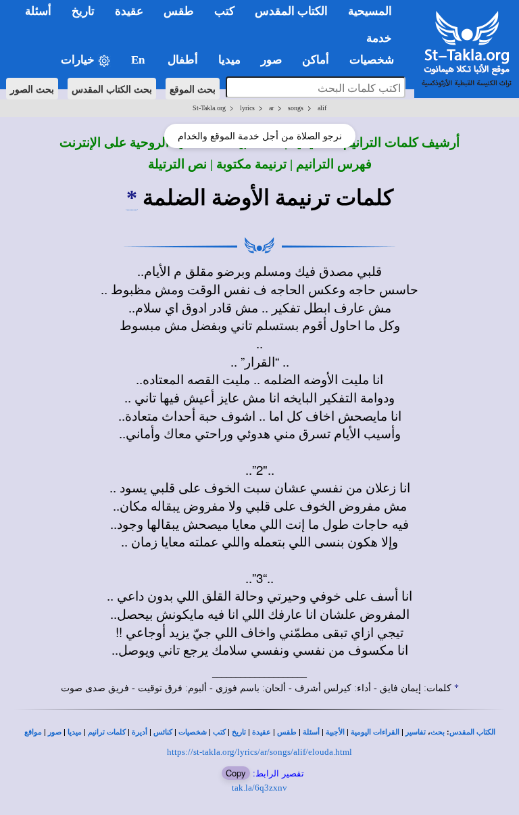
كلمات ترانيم (107, 732)
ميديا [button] (229, 59)
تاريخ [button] (83, 11)
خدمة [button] (379, 38)
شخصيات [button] (375, 59)
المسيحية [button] (370, 11)
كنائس (162, 732)
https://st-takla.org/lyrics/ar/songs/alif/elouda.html (259, 752)
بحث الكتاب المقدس (112, 88)
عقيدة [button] (129, 11)
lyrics (247, 108)
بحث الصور (32, 88)
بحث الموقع (193, 88)
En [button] (139, 59)
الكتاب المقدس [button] (291, 11)
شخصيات (192, 732)
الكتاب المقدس (472, 732)
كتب (219, 732)
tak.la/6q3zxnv (259, 788)
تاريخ (239, 732)
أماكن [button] (315, 59)
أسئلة (311, 732)
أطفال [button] (183, 59)
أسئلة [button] (38, 11)
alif (322, 108)
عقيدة (261, 732)
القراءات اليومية (375, 732)
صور (54, 732)
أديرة (139, 732)
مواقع (33, 732)
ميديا (75, 732)
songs (295, 108)
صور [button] (271, 59)
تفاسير (415, 732)
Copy (236, 772)
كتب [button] (224, 11)
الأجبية (335, 732)
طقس (287, 732)
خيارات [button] (79, 59)
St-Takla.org (209, 108)
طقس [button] (179, 11)
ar (271, 108)
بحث (437, 732)
